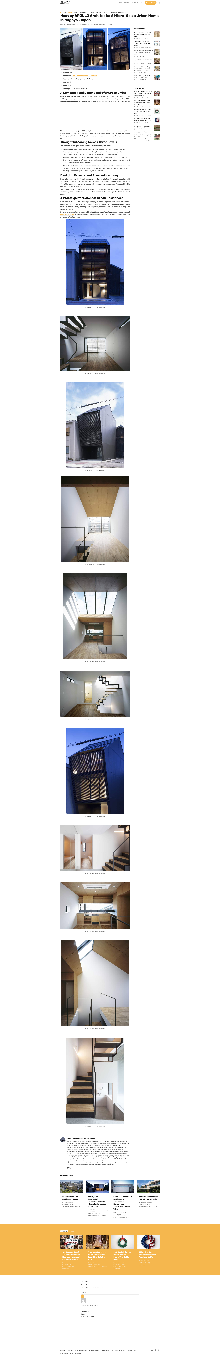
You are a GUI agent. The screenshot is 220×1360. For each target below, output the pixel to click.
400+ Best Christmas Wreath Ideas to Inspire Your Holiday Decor (142, 111)
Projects (70, 12)
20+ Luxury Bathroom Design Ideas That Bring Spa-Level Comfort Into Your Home (142, 68)
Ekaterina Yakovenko (146, 1202)
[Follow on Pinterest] (158, 1350)
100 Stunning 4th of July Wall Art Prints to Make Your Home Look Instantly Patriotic (143, 93)
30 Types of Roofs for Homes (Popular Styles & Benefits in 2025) (142, 34)
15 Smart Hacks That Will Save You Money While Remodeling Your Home (143, 52)
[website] (68, 1168)
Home (62, 12)
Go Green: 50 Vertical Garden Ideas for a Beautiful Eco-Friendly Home (143, 128)
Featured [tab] (64, 1231)
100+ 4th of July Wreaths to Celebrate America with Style (142, 119)
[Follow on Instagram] (70, 1168)
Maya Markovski (68, 1263)
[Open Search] (159, 2)
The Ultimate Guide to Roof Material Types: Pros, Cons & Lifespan (142, 43)
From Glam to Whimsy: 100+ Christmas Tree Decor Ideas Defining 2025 (142, 102)
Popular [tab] (72, 1231)
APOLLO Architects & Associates (70, 24)
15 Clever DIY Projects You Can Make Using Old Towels (143, 76)
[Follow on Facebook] (151, 1350)
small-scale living (67, 214)
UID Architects (68, 1202)
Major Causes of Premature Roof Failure (143, 60)
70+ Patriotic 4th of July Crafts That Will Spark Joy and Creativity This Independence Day (143, 137)
